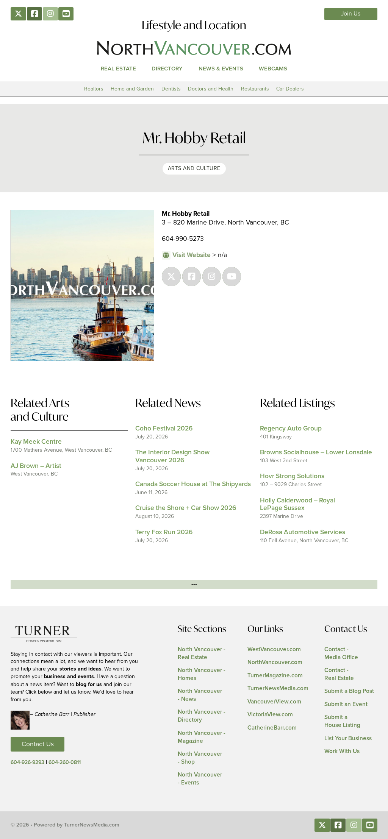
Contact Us (38, 744)
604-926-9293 (27, 762)
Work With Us (342, 751)
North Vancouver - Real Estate (201, 653)
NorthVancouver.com (274, 662)
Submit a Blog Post (349, 691)
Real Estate (118, 68)
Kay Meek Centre (36, 442)
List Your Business (348, 738)
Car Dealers (290, 89)
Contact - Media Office (341, 653)
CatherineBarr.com (272, 727)
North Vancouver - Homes (201, 674)
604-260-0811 (64, 762)
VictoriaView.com (270, 714)
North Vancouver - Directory (201, 716)
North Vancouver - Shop (200, 758)
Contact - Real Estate (339, 674)
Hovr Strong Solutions (292, 476)
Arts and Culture (194, 168)
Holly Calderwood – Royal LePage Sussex (297, 504)
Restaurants (255, 89)
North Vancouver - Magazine (201, 737)
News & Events (221, 68)
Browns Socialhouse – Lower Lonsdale (316, 452)
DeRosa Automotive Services (302, 532)
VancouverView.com (274, 701)
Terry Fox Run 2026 (163, 532)
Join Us (350, 13)
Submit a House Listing (342, 721)
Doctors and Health (210, 89)
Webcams (273, 68)
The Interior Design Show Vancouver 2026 (172, 456)
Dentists (171, 89)
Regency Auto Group (291, 428)
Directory (167, 68)
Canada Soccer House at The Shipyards (193, 484)
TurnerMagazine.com (275, 675)
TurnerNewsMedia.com (277, 688)
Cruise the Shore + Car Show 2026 (185, 508)
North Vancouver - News (200, 695)
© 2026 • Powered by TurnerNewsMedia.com (65, 825)
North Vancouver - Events (200, 778)
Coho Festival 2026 (163, 428)
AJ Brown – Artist (36, 466)
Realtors (93, 89)
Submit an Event (346, 704)
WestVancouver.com (274, 649)
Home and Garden (132, 89)
